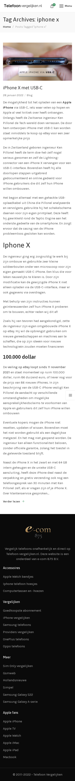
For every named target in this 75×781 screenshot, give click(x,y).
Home (7, 27)
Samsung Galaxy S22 (18, 694)
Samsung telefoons (17, 625)
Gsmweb (9, 673)
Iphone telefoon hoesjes (20, 584)
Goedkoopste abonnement (22, 610)
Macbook (9, 757)
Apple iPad (11, 750)
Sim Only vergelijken (18, 666)
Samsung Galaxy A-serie (20, 702)
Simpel (8, 687)
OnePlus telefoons (16, 639)
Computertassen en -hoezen (23, 591)
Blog (29, 95)
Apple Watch (12, 735)
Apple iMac (11, 743)
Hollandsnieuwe (14, 680)
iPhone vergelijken (16, 618)
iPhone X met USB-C (22, 87)
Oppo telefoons (14, 646)
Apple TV (9, 728)
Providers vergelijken (18, 632)
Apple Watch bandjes (18, 576)
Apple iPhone (12, 721)
